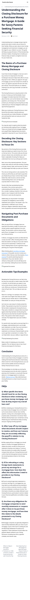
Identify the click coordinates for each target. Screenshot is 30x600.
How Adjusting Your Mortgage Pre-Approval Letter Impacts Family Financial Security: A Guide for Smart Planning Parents (21, 551)
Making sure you (10, 377)
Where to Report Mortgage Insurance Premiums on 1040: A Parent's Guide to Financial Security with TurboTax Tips (8, 551)
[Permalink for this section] (22, 69)
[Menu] (27, 2)
